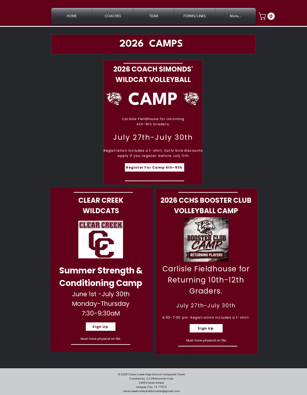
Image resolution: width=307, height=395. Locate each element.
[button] (268, 16)
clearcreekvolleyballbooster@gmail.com (151, 391)
